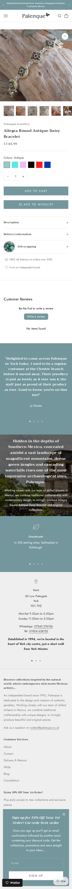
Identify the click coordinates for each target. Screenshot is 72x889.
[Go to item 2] (21, 111)
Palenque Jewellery (17, 124)
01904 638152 (38, 631)
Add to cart (36, 191)
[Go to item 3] (32, 111)
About (7, 747)
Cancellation (11, 780)
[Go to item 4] (44, 111)
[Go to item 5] (56, 111)
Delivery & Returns (15, 760)
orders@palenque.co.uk (44, 728)
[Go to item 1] (9, 111)
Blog (6, 774)
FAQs (7, 767)
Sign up (36, 876)
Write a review (36, 316)
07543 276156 (43, 626)
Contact (8, 754)
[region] (36, 541)
